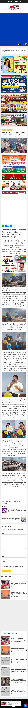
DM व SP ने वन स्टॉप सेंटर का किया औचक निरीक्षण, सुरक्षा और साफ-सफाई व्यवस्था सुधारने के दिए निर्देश (5, 681)
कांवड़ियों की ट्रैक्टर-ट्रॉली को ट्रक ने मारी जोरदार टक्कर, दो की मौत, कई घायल (5, 671)
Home (2, 700)
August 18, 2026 (15, 683)
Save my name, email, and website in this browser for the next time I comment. (14, 567)
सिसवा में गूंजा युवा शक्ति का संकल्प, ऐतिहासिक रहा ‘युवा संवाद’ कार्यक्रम (5, 691)
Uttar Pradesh (9, 129)
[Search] (23, 44)
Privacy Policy (18, 700)
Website (4, 561)
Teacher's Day (4, 503)
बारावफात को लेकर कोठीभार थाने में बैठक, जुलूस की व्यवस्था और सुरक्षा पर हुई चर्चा (5, 594)
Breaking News (8, 501)
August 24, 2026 (15, 586)
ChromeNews (20, 705)
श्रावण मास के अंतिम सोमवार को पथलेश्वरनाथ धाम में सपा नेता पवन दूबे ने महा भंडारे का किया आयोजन (5, 584)
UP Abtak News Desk (6, 136)
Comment (5, 533)
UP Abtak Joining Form (14, 702)
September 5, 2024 (14, 136)
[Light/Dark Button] (19, 44)
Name (4, 551)
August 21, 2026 (15, 596)
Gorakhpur (4, 129)
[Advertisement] (14, 28)
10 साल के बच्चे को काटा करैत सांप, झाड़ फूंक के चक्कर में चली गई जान (5, 661)
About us (6, 700)
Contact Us (11, 700)
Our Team (24, 700)
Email (4, 556)
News (20, 501)
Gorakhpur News (15, 501)
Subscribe (26, 44)
